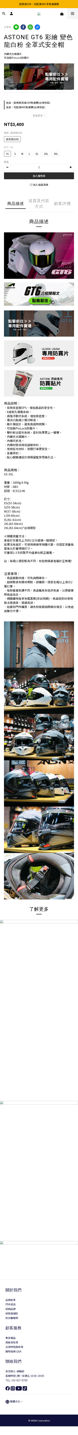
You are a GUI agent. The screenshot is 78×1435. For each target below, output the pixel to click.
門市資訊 (10, 1304)
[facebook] (23, 27)
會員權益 (10, 1338)
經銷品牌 (10, 1309)
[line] (16, 27)
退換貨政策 (11, 1342)
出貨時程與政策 (14, 1347)
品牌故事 (10, 1300)
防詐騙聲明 (11, 1318)
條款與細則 (11, 1313)
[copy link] (37, 27)
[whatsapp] (30, 27)
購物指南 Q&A (13, 1351)
